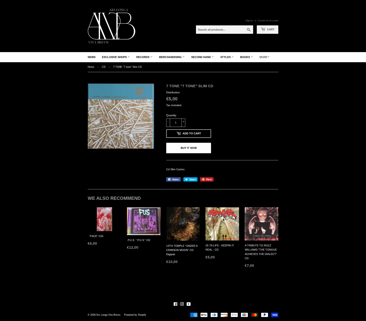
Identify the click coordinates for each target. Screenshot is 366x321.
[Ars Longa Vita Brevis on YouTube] (189, 304)
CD (103, 66)
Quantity (171, 115)
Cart (270, 29)
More (263, 57)
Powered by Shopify (135, 314)
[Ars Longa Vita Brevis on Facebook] (175, 304)
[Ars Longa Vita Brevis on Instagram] (182, 304)
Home (91, 66)
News (92, 57)
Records (143, 57)
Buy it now (189, 147)
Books (245, 57)
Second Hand (201, 57)
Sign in (249, 20)
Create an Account (268, 20)
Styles (225, 57)
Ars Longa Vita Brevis (108, 314)
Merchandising (170, 57)
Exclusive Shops (115, 57)
